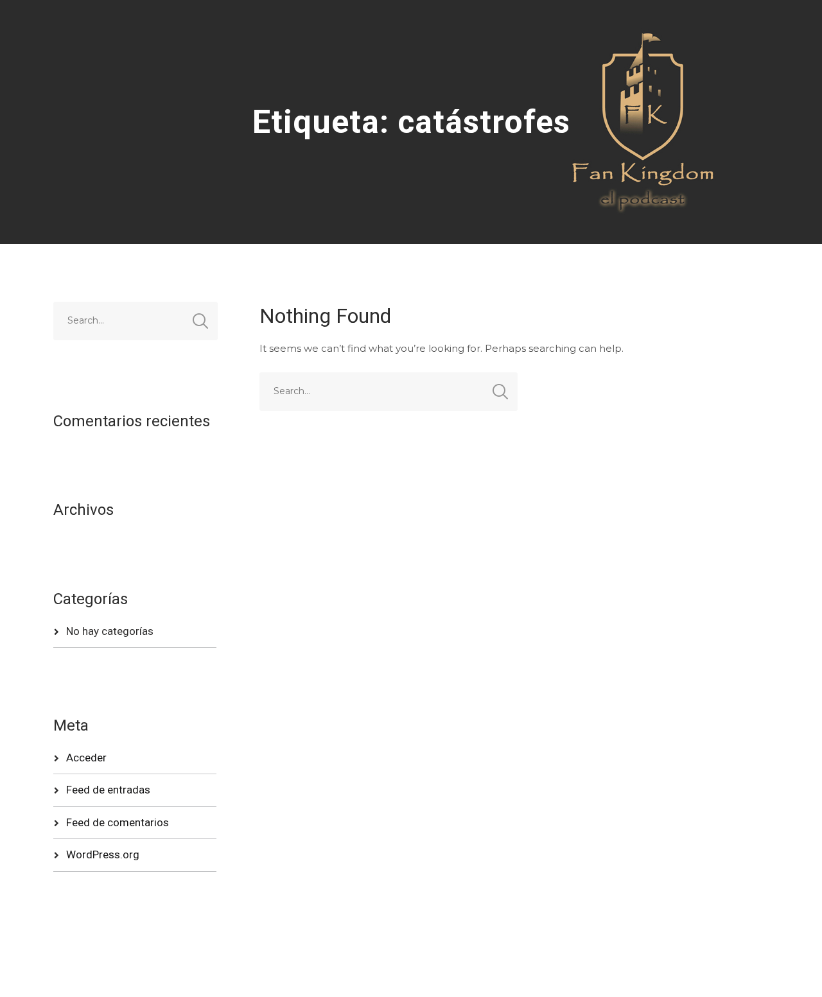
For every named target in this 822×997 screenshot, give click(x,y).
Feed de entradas (108, 789)
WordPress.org (102, 854)
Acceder (86, 757)
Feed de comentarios (117, 822)
